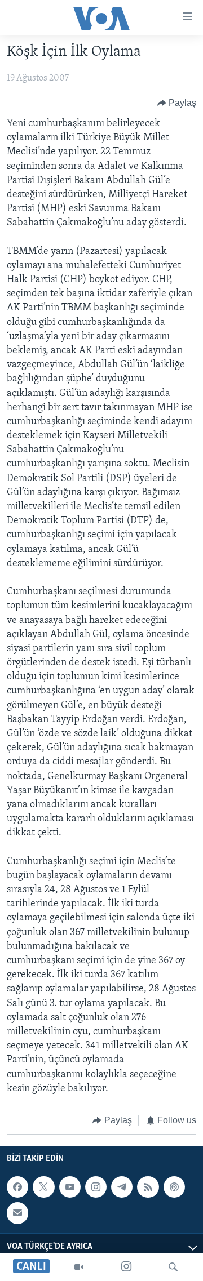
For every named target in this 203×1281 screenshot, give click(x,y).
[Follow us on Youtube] (70, 1187)
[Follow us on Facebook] (17, 1187)
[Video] (79, 1267)
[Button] (177, 103)
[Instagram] (126, 1267)
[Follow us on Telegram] (122, 1187)
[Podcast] (174, 1187)
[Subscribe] (17, 1213)
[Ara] (173, 1267)
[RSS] (147, 1187)
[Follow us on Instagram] (96, 1187)
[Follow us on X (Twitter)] (43, 1187)
